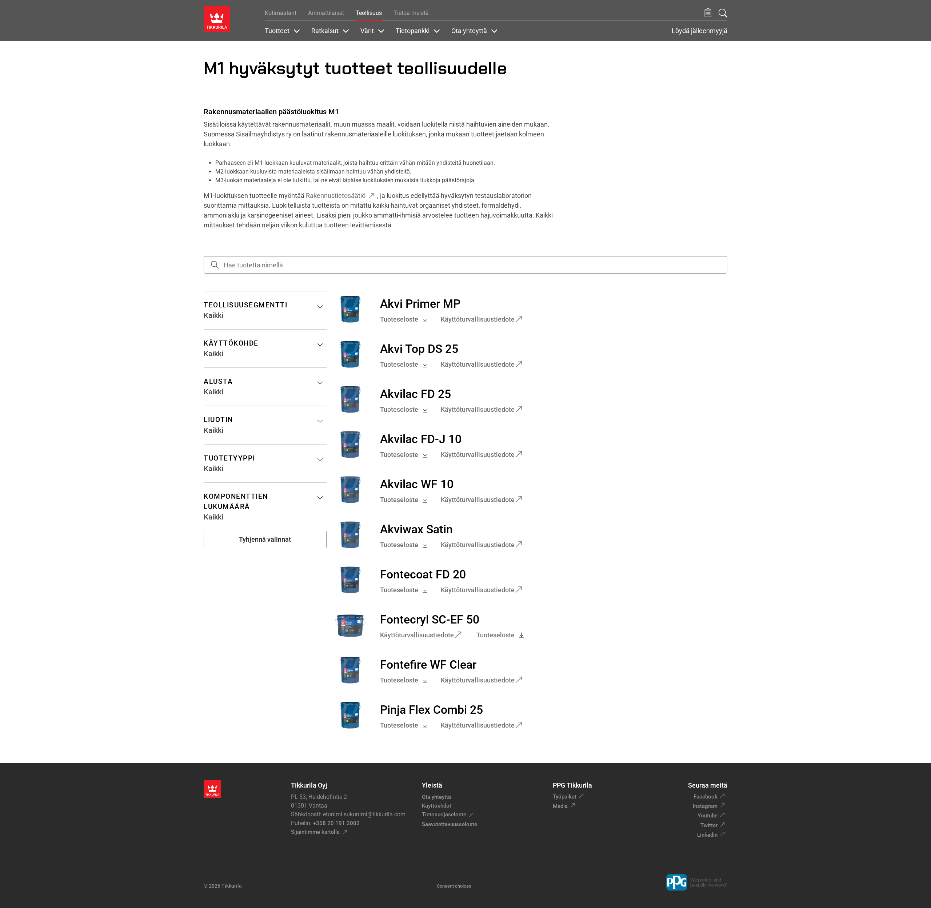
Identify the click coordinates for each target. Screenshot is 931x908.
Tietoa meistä (411, 12)
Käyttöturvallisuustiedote (478, 319)
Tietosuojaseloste (444, 814)
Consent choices (454, 886)
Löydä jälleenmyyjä (699, 31)
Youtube (708, 815)
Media (560, 806)
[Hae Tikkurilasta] (723, 13)
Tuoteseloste (399, 319)
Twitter (709, 825)
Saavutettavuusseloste (449, 824)
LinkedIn (707, 835)
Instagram (705, 806)
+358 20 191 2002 (336, 823)
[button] (708, 13)
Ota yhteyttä (436, 797)
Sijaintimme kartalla (315, 832)
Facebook (706, 796)
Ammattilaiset (326, 12)
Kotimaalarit (280, 12)
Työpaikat (564, 796)
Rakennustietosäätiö (335, 195)
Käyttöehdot (436, 806)
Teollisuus (369, 12)
